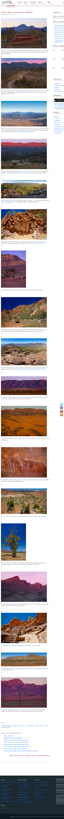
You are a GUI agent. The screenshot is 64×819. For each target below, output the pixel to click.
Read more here (39, 331)
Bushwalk (56, 83)
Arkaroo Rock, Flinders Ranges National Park (16, 742)
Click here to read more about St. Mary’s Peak (32, 369)
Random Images (58, 130)
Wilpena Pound (5, 200)
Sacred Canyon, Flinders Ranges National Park (16, 746)
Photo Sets (57, 122)
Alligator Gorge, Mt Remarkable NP (13, 738)
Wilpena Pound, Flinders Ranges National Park (22, 131)
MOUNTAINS (8, 14)
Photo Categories (23, 787)
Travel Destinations (42, 3)
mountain (22, 725)
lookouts (15, 725)
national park (30, 725)
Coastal (56, 87)
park (37, 725)
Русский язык (5, 808)
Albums (56, 116)
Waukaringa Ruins (9, 735)
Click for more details (38, 243)
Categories (57, 120)
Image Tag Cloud (23, 792)
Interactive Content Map (42, 785)
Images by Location (24, 785)
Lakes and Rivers (59, 91)
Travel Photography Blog (42, 782)
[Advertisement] (25, 716)
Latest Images (22, 794)
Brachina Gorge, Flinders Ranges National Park (16, 744)
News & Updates (51, 3)
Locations (56, 118)
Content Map (57, 133)
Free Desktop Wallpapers (25, 802)
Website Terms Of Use (8, 782)
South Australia (6, 727)
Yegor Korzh (26, 3)
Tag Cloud (57, 124)
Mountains (57, 89)
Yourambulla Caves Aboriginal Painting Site (12, 645)
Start (20, 3)
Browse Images (33, 3)
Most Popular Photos (24, 797)
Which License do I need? (8, 801)
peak (42, 725)
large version (23, 90)
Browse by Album (23, 782)
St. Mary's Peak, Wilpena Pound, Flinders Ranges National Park (21, 751)
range (47, 725)
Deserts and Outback (41, 789)
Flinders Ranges (6, 725)
